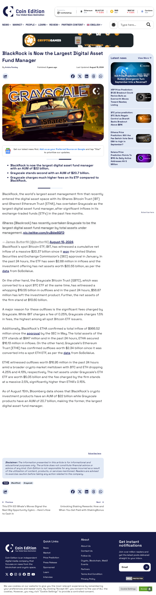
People (30, 24)
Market (17, 24)
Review (53, 24)
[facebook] (24, 574)
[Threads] (94, 76)
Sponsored (49, 567)
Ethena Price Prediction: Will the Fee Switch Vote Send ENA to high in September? (122, 138)
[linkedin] (28, 574)
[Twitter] (80, 76)
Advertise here (94, 453)
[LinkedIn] (87, 76)
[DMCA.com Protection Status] (135, 578)
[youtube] (33, 574)
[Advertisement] (131, 233)
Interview (48, 577)
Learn (42, 24)
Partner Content (72, 24)
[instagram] (15, 574)
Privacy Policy (88, 578)
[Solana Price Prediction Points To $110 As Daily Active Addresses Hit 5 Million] (143, 158)
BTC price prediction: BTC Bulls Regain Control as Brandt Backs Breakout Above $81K (122, 118)
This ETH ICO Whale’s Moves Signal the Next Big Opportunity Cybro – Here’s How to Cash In (26, 510)
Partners (85, 569)
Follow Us (86, 555)
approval (33, 333)
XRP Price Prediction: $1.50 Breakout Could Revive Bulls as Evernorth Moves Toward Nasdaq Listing (122, 97)
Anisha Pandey (11, 67)
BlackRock (15, 483)
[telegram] (11, 574)
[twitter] (6, 574)
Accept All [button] (145, 589)
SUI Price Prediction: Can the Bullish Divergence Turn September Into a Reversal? (131, 79)
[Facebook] (73, 76)
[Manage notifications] (149, 589)
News (5, 24)
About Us (85, 546)
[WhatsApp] (101, 76)
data (5, 271)
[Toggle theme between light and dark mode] (114, 25)
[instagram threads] (20, 574)
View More (143, 58)
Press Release (50, 562)
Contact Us (86, 550)
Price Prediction (51, 557)
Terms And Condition (91, 574)
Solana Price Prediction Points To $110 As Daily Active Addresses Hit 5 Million (121, 158)
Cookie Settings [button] (128, 589)
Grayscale (28, 483)
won (66, 251)
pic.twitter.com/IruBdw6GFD (43, 233)
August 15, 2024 (61, 242)
